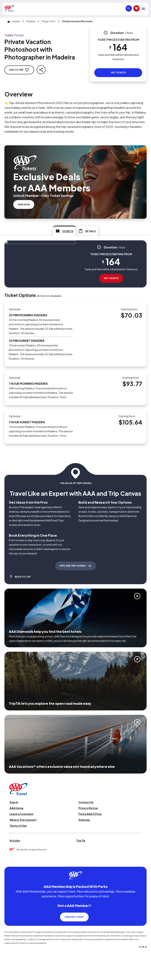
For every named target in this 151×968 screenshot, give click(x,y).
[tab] (64, 231)
